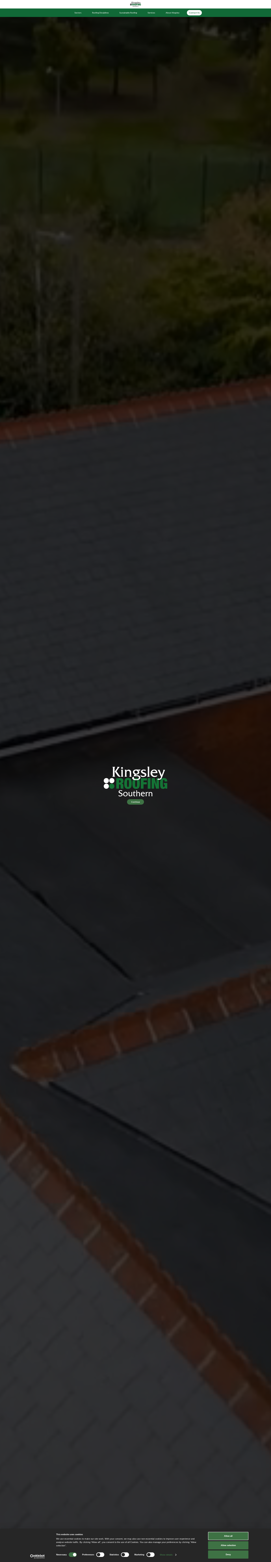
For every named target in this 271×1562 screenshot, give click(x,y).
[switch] (100, 1554)
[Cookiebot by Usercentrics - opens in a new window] (37, 1556)
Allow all (228, 1536)
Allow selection (228, 1545)
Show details (166, 1555)
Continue (135, 802)
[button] (78, 12)
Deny (228, 1554)
